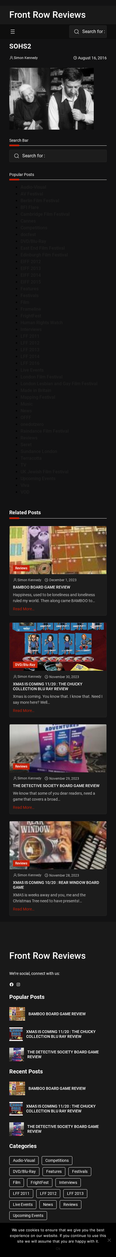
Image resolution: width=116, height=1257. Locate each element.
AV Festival (32, 194)
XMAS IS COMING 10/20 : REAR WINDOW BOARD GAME (56, 885)
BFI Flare (30, 207)
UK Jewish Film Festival (44, 471)
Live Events (32, 370)
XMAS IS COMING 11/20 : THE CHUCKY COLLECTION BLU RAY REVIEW (47, 686)
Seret (26, 444)
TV (23, 465)
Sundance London (39, 451)
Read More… (23, 609)
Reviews (29, 438)
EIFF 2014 (31, 275)
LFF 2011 (30, 336)
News (26, 410)
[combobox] (88, 31)
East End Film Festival (43, 248)
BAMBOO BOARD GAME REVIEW (41, 587)
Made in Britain (36, 390)
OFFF (26, 417)
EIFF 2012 (31, 261)
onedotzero (32, 424)
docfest (28, 234)
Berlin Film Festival (40, 200)
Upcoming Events (38, 478)
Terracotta (31, 458)
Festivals (30, 295)
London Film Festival (42, 377)
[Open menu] (12, 31)
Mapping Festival (38, 397)
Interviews (31, 329)
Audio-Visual (33, 187)
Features (30, 288)
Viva (25, 485)
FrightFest (31, 316)
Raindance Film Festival (45, 431)
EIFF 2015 (31, 282)
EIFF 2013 (31, 268)
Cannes (28, 221)
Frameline (31, 309)
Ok (58, 1248)
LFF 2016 (30, 363)
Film (25, 302)
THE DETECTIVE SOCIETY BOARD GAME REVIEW (56, 785)
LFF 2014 (30, 356)
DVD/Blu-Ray (33, 241)
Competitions (34, 227)
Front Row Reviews (47, 14)
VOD (25, 492)
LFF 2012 (30, 343)
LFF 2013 (30, 349)
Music (27, 404)
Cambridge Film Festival (45, 214)
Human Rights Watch (42, 322)
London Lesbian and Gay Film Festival (59, 383)
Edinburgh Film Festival (44, 255)
